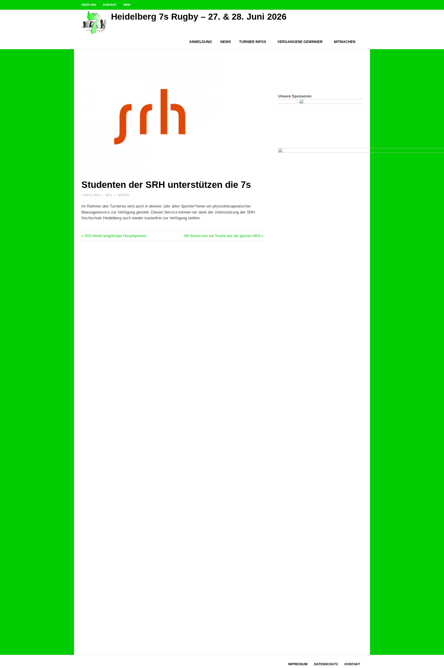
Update (123, 195)
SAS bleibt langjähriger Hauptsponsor (115, 236)
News (225, 42)
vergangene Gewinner (300, 42)
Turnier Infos (252, 42)
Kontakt (110, 4)
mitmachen (344, 42)
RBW (126, 4)
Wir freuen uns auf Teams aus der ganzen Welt (222, 236)
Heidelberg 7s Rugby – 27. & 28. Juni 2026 (199, 16)
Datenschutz (326, 664)
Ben (108, 195)
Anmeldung (200, 42)
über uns (88, 4)
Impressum (298, 664)
